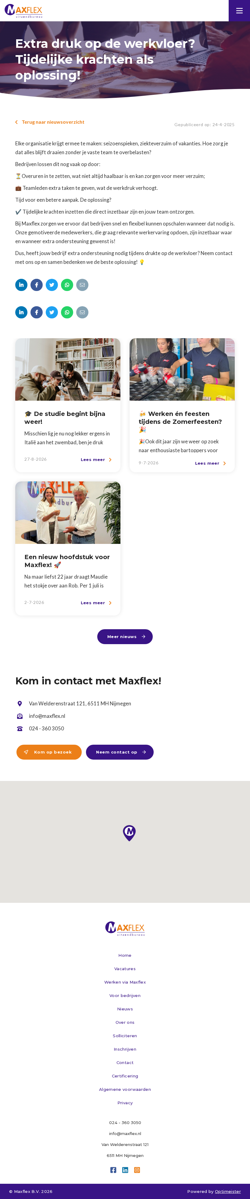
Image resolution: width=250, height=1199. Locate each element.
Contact (125, 1062)
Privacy (125, 1102)
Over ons (125, 1022)
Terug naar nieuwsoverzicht (49, 122)
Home (124, 955)
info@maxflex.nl (125, 1133)
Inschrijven (125, 1049)
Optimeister (228, 1191)
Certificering (125, 1075)
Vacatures (125, 968)
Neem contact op (121, 752)
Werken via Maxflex (125, 982)
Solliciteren (125, 1035)
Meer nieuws (126, 636)
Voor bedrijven (125, 995)
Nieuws (125, 1008)
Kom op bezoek (48, 752)
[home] (24, 11)
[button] (239, 10)
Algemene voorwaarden (125, 1089)
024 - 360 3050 (125, 1122)
